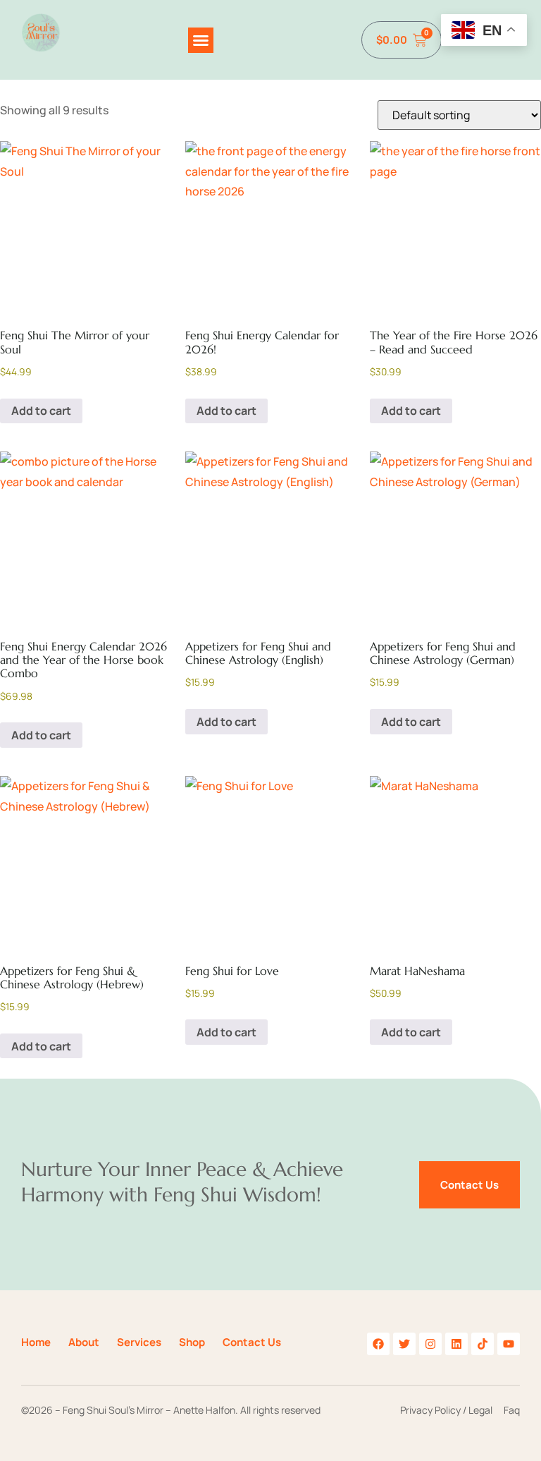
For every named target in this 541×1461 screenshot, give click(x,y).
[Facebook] (378, 1344)
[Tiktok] (482, 1344)
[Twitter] (404, 1344)
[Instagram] (430, 1344)
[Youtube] (508, 1344)
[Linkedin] (456, 1344)
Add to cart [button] (41, 410)
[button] (200, 40)
